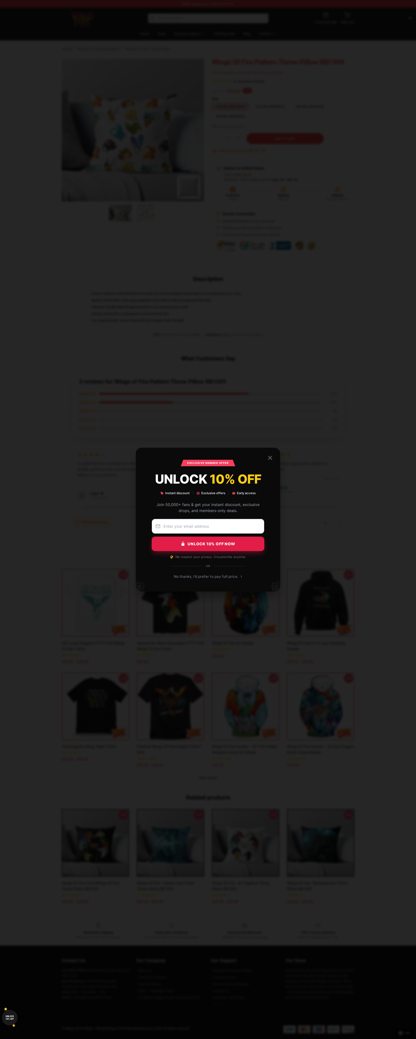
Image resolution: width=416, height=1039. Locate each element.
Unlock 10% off (10, 1017)
